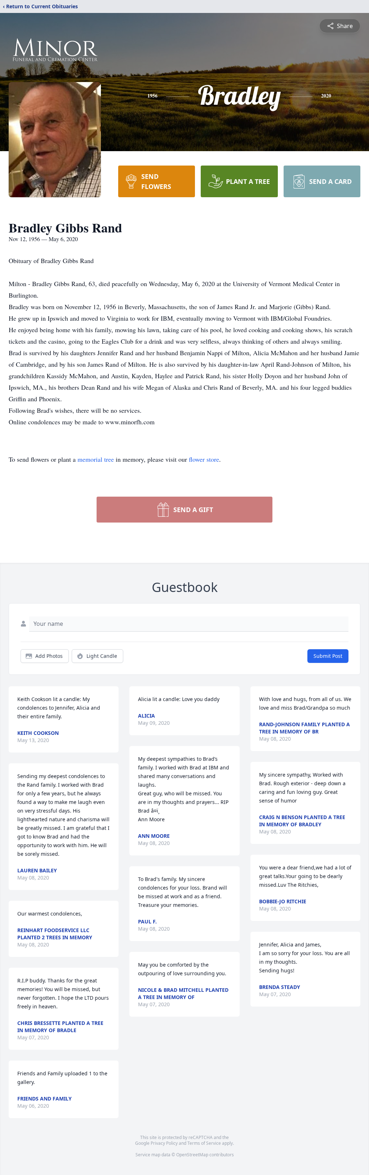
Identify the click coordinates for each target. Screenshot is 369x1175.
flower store (204, 459)
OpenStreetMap (192, 1155)
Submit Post (328, 655)
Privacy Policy (164, 1143)
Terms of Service (204, 1143)
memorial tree (95, 459)
